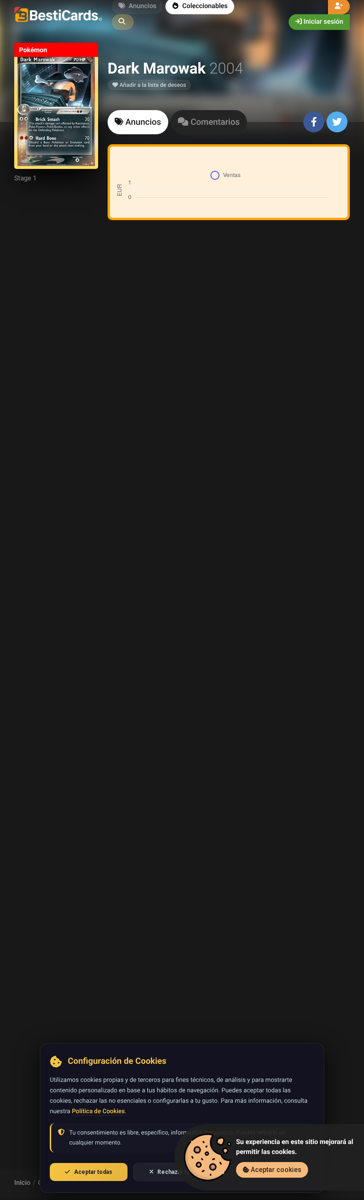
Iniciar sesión (322, 22)
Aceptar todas (93, 1172)
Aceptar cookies (275, 1169)
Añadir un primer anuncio (227, 353)
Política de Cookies (98, 1111)
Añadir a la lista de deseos (152, 85)
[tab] (138, 122)
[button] (123, 22)
